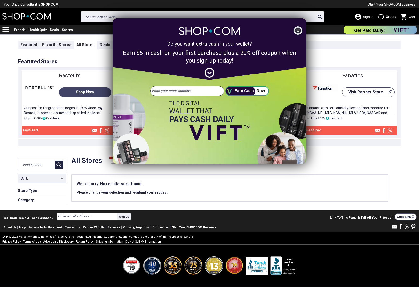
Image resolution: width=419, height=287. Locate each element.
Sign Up (124, 216)
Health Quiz (38, 30)
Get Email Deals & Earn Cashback (27, 218)
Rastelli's (70, 76)
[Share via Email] (94, 132)
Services (113, 227)
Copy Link (405, 217)
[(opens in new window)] (283, 265)
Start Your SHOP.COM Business (391, 4)
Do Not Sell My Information (143, 241)
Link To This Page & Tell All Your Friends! (361, 217)
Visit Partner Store (362, 93)
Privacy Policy (11, 241)
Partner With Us (94, 227)
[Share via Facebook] (100, 130)
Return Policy (85, 241)
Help (22, 227)
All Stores (85, 44)
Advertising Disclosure (58, 241)
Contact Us (72, 227)
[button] (137, 227)
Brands (20, 30)
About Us (9, 227)
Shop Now (85, 92)
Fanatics (352, 76)
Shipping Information (109, 241)
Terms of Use (32, 241)
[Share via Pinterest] (413, 227)
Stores (67, 30)
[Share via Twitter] (107, 131)
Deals (54, 30)
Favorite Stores (56, 44)
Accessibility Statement (45, 227)
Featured (28, 44)
